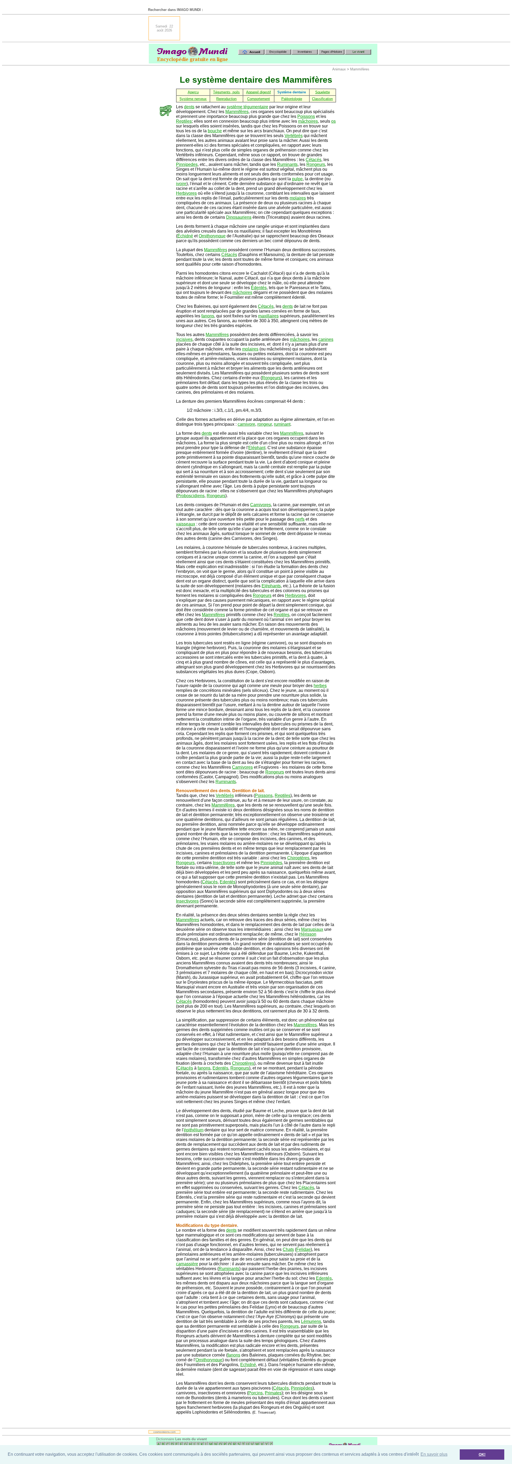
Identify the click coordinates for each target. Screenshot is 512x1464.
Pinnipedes (187, 164)
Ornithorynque (212, 236)
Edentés (227, 882)
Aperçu (193, 92)
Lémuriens (311, 1321)
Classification (322, 99)
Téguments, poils (226, 92)
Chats (288, 1249)
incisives (184, 339)
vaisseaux (185, 524)
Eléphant (256, 447)
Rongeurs (315, 164)
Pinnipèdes (271, 862)
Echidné (248, 1364)
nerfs (300, 519)
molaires (298, 198)
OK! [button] (482, 1454)
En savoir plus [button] (434, 1454)
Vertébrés (294, 135)
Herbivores (186, 193)
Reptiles (184, 121)
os (333, 121)
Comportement (258, 99)
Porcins (255, 1393)
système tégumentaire (247, 107)
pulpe (297, 179)
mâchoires (308, 121)
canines (325, 339)
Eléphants (271, 586)
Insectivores (224, 862)
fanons (207, 316)
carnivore (246, 424)
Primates (273, 1393)
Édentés (259, 287)
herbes (320, 685)
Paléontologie (291, 99)
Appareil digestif (258, 92)
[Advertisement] (280, 28)
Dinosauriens (238, 217)
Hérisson (307, 934)
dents (189, 107)
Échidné (185, 236)
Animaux (339, 69)
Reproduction (226, 99)
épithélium (193, 1130)
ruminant (282, 424)
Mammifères (359, 69)
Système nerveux (193, 99)
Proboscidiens (191, 495)
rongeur (264, 424)
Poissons (306, 116)
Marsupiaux (312, 929)
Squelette (322, 92)
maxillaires (268, 316)
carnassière (187, 1264)
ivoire (181, 183)
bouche (215, 131)
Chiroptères (298, 858)
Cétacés (313, 159)
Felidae (303, 1249)
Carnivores (260, 504)
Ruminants (287, 164)
